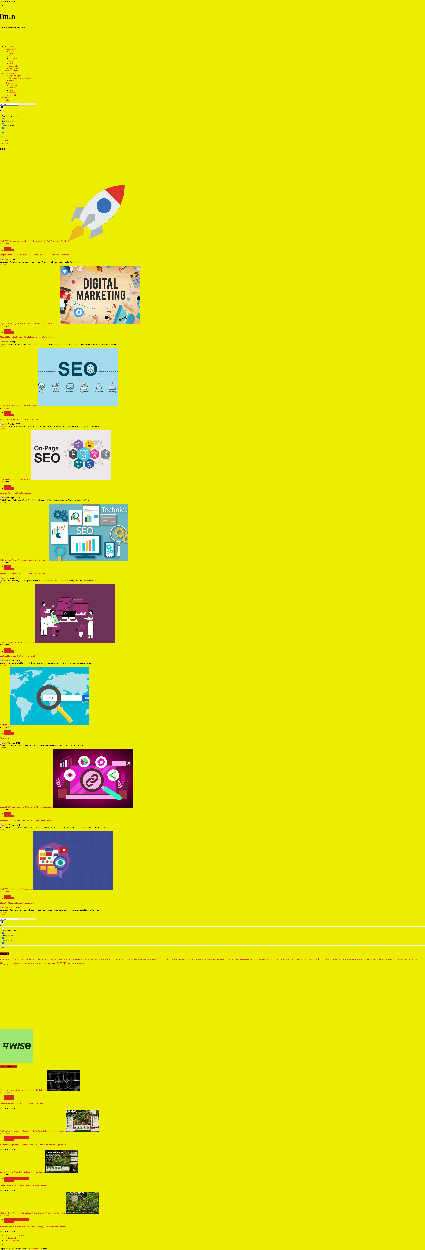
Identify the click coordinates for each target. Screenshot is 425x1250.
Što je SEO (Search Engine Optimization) (16, 889)
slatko (391, 959)
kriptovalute (150, 959)
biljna (26, 959)
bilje (19, 959)
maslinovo (209, 959)
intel (113, 959)
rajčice (358, 959)
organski (265, 959)
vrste (41, 963)
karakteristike (131, 959)
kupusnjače (167, 959)
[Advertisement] (40, 35)
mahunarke (197, 959)
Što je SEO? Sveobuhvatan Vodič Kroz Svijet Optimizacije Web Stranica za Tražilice (33, 241)
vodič (34, 963)
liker (172, 959)
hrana (100, 959)
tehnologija (400, 959)
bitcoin (34, 959)
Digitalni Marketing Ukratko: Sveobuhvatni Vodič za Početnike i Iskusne (30, 323)
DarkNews (33, 1249)
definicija (53, 959)
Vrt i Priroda (9, 73)
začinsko (53, 963)
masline (203, 959)
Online (2, 137)
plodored (293, 959)
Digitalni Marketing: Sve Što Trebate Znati (17, 642)
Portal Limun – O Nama (14, 1235)
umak (415, 959)
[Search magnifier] (2, 107)
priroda (333, 959)
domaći (63, 959)
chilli (45, 959)
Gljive (11, 61)
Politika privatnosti (12, 1238)
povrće (305, 959)
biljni (30, 959)
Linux (11, 90)
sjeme (387, 959)
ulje (412, 959)
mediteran (216, 959)
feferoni (71, 959)
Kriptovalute (13, 95)
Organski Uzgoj (15, 76)
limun (7, 16)
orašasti (258, 959)
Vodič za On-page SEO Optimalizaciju (15, 479)
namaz (238, 959)
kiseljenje (138, 959)
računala (362, 959)
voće (38, 963)
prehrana (319, 959)
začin (48, 963)
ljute (191, 959)
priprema (328, 959)
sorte (395, 959)
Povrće (11, 51)
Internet (12, 93)
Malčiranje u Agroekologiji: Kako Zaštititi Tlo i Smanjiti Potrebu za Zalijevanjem (32, 1131)
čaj (77, 963)
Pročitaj (3, 264)
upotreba (420, 959)
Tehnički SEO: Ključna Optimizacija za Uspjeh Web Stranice (24, 560)
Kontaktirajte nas (11, 1240)
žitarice (85, 963)
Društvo (7, 100)
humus (104, 959)
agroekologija (4, 959)
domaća (58, 959)
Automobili (13, 85)
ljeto (188, 959)
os (269, 959)
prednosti (311, 959)
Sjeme (11, 80)
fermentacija (78, 959)
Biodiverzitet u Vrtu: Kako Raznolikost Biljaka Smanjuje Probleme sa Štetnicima (32, 1213)
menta (222, 959)
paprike (273, 959)
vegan (11, 963)
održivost (253, 959)
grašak (96, 959)
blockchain (40, 959)
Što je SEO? (4, 724)
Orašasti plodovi (15, 59)
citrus (48, 959)
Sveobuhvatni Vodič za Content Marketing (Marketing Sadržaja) (26, 807)
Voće (11, 54)
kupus (161, 959)
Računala (12, 88)
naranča (242, 959)
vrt (45, 963)
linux (179, 959)
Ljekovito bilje (14, 68)
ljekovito (183, 959)
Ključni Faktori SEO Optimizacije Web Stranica (19, 406)
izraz (122, 959)
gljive (91, 959)
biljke (22, 959)
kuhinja (156, 959)
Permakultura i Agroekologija (20, 78)
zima (68, 963)
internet (117, 959)
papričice (279, 959)
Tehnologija (8, 83)
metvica (233, 959)
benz (15, 959)
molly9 (5, 259)
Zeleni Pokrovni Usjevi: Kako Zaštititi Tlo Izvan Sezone (22, 1172)
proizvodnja (346, 959)
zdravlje (61, 963)
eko (67, 959)
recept (368, 959)
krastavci (143, 959)
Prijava (3, 915)
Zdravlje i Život (10, 49)
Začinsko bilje (14, 66)
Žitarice (12, 56)
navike (247, 959)
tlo (409, 959)
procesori (339, 959)
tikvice (406, 959)
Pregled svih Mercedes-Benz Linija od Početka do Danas (23, 1090)
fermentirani (86, 959)
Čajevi (11, 63)
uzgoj (4, 962)
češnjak (80, 963)
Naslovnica (8, 46)
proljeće (353, 959)
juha (125, 959)
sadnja (382, 959)
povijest (300, 959)
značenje (73, 963)
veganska (16, 963)
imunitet (109, 959)
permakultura (286, 959)
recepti (373, 959)
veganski (22, 963)
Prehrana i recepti (11, 71)
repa (378, 959)
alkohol (11, 959)
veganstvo (29, 963)
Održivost (8, 98)
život (89, 963)
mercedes (227, 959)
